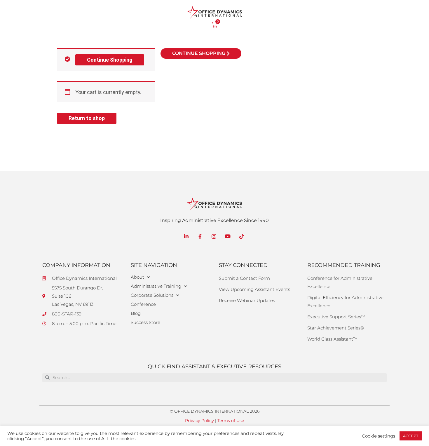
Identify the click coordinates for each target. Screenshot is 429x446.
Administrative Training (156, 286)
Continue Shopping (109, 60)
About (137, 277)
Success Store (145, 322)
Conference (143, 304)
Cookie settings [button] (378, 436)
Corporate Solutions (152, 295)
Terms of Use (230, 420)
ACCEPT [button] (410, 435)
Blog (136, 313)
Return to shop (87, 118)
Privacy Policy (199, 420)
